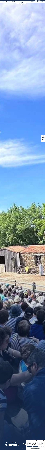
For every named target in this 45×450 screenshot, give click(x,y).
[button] (43, 440)
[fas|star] (22, 448)
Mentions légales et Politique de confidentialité (35, 448)
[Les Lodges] (43, 139)
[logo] (21, 3)
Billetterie (43, 137)
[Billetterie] (43, 136)
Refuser (35, 446)
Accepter (30, 446)
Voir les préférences (41, 446)
